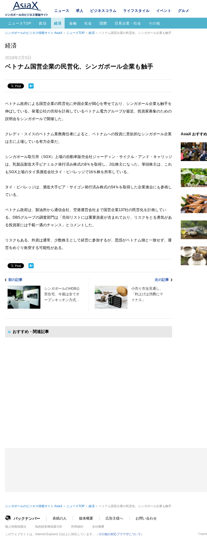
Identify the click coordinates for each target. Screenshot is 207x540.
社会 (88, 23)
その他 (154, 23)
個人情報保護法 (15, 526)
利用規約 (77, 526)
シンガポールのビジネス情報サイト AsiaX (33, 33)
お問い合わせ (146, 518)
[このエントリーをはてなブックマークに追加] (31, 85)
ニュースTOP (19, 23)
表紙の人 (60, 518)
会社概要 (98, 526)
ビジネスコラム (103, 11)
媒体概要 (86, 518)
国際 (103, 23)
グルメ (183, 11)
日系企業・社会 (128, 23)
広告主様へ (114, 518)
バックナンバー (27, 518)
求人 (80, 11)
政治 (42, 23)
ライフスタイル (136, 11)
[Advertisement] (88, 388)
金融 (73, 23)
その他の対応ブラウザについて (119, 534)
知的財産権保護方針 (48, 526)
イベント (163, 11)
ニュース (61, 11)
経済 (58, 23)
